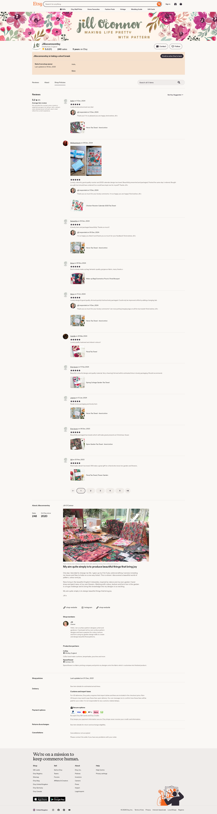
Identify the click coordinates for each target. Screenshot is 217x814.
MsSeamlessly (75, 143)
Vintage (123, 9)
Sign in (168, 4)
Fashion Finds (110, 9)
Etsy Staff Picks (76, 9)
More (73, 71)
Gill (71, 459)
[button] (161, 46)
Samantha (73, 221)
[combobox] (99, 4)
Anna (72, 263)
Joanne (73, 398)
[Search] (159, 4)
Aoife (72, 101)
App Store (40, 799)
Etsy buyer (74, 367)
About (46, 82)
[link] (73, 490)
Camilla (72, 336)
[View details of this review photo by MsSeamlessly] (85, 160)
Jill (78, 112)
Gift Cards (151, 9)
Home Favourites (93, 9)
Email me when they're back (172, 56)
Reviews (35, 82)
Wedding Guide (136, 9)
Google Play (57, 799)
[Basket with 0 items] (181, 4)
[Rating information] (43, 49)
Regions (181, 810)
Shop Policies (60, 82)
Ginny (72, 294)
